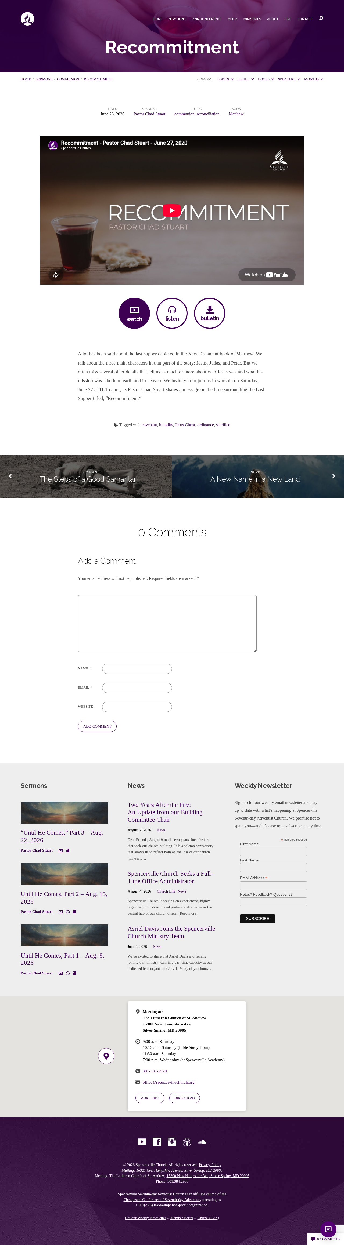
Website (85, 706)
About (272, 19)
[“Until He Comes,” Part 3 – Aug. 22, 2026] (64, 819)
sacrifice (223, 425)
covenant (149, 425)
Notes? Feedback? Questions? (266, 894)
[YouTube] (142, 1142)
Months (312, 79)
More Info (149, 1098)
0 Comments (328, 1239)
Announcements (207, 19)
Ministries (252, 19)
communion (68, 79)
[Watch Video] (61, 851)
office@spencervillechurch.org (169, 1082)
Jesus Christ (185, 425)
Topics (223, 79)
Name (85, 668)
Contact (304, 19)
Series (244, 79)
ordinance (205, 425)
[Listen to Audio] (68, 912)
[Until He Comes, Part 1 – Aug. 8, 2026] (64, 942)
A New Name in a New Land (255, 479)
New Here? (178, 19)
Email (85, 687)
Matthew (236, 114)
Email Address (253, 877)
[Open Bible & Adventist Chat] (328, 1229)
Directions (184, 1098)
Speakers (287, 79)
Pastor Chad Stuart (149, 114)
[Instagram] (172, 1142)
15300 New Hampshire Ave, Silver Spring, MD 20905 (208, 1176)
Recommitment (98, 79)
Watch (134, 319)
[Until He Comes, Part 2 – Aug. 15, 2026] (64, 881)
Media (233, 19)
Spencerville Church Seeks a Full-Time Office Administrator (170, 877)
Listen (172, 318)
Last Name (249, 860)
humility (166, 425)
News (161, 830)
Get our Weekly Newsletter (145, 1218)
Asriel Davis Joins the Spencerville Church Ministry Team (171, 932)
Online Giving (208, 1218)
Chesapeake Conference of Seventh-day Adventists (162, 1200)
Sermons (44, 79)
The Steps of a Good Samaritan (89, 479)
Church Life (166, 891)
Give (287, 19)
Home (158, 19)
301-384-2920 (155, 1071)
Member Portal (181, 1218)
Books (264, 79)
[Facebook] (157, 1142)
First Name (249, 844)
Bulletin (209, 318)
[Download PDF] (68, 851)
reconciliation (208, 114)
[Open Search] (321, 18)
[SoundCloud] (202, 1142)
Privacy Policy (210, 1165)
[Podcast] (187, 1142)
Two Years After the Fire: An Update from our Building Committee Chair (165, 812)
